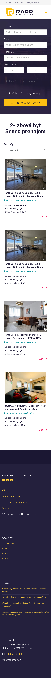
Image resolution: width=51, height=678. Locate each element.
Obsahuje (9, 51)
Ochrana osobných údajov (16, 502)
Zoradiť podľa (11, 144)
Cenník (5, 508)
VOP (4, 489)
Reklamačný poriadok (13, 495)
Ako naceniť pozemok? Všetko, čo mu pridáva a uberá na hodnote (24, 590)
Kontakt (5, 553)
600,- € (43, 430)
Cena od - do (11, 64)
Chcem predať (8, 543)
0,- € (44, 217)
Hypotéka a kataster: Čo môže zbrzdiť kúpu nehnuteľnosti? (24, 597)
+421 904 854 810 (16, 3)
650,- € (43, 359)
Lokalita (8, 26)
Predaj (12, 81)
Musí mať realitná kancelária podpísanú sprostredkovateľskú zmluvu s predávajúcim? (25, 613)
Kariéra (5, 548)
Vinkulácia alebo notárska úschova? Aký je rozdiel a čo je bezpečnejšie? (24, 604)
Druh (6, 39)
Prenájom (30, 81)
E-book (5, 558)
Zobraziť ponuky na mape (26, 93)
